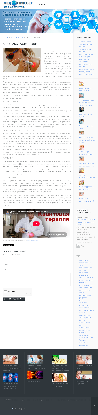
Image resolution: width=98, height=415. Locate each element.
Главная (42, 4)
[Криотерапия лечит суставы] (81, 110)
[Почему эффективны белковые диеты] (81, 182)
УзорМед (82, 340)
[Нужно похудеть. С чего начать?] (81, 84)
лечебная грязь (84, 308)
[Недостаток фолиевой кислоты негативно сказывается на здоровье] (59, 359)
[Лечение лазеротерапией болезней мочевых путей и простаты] (10, 359)
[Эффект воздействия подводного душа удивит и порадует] (81, 95)
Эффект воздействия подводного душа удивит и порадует (86, 102)
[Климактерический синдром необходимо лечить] (81, 133)
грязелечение (84, 275)
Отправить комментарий (14, 299)
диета (81, 325)
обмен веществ (85, 335)
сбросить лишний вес (87, 310)
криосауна (83, 333)
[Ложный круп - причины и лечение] (81, 147)
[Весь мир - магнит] (35, 375)
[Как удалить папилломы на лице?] (81, 194)
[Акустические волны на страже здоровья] (81, 159)
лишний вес (83, 343)
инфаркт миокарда (86, 280)
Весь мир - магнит (33, 381)
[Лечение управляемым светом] (81, 170)
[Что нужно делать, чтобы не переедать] (59, 377)
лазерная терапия (85, 288)
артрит (81, 293)
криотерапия (83, 273)
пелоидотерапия (85, 263)
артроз (81, 300)
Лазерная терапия (17, 37)
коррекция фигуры (86, 285)
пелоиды (82, 283)
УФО (81, 265)
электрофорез (84, 290)
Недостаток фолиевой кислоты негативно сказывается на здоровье (61, 368)
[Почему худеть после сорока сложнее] (84, 375)
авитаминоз (83, 260)
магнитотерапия (85, 295)
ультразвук (83, 298)
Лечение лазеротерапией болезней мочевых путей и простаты (85, 222)
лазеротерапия (84, 323)
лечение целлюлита (86, 338)
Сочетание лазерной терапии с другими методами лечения (10, 386)
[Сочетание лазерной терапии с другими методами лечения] (10, 377)
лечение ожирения (86, 278)
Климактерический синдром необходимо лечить (87, 140)
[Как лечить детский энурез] (81, 121)
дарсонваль (83, 345)
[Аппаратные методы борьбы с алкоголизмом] (35, 359)
